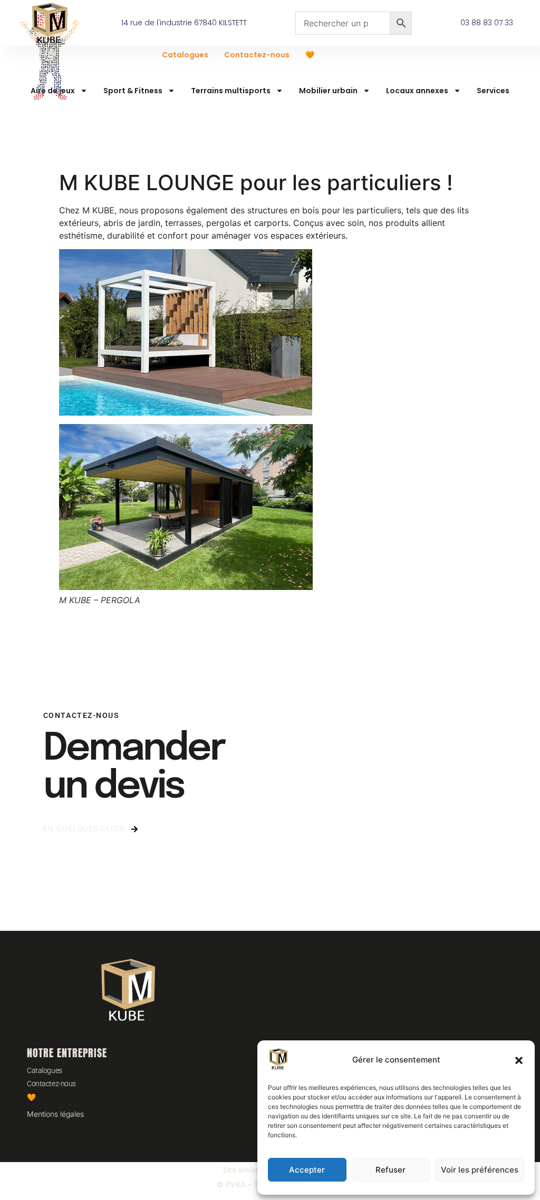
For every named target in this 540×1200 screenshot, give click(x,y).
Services (493, 90)
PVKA (236, 1184)
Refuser (390, 1170)
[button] (519, 1060)
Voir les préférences (479, 1170)
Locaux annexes (417, 90)
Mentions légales (55, 1113)
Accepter (307, 1170)
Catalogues (185, 55)
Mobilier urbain (328, 90)
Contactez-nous (257, 55)
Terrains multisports (231, 90)
